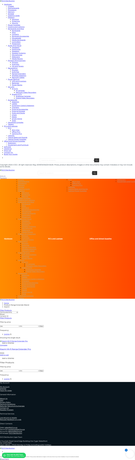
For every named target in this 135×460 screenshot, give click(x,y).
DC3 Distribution (15, 433)
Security (11, 87)
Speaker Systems (19, 53)
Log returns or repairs (8, 418)
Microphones (17, 55)
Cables (14, 104)
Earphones (16, 49)
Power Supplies (14, 25)
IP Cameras (20, 91)
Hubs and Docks (18, 113)
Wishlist (3, 389)
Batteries (15, 83)
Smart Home (17, 119)
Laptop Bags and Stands (17, 137)
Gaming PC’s (17, 134)
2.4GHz (6, 334)
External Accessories (20, 109)
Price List (7, 151)
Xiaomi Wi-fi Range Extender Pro (15, 349)
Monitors (15, 19)
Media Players (17, 59)
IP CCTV (15, 89)
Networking (12, 68)
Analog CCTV (17, 94)
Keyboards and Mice (16, 29)
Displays (11, 17)
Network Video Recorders (26, 92)
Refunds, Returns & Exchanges (12, 406)
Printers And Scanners (16, 61)
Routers (15, 70)
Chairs (14, 115)
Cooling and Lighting (16, 27)
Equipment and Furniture (18, 145)
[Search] (96, 160)
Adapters (15, 102)
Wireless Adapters (19, 76)
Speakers (15, 51)
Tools (14, 121)
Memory (11, 12)
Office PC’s (16, 132)
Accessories (12, 100)
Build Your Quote (10, 154)
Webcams (16, 57)
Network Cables (18, 77)
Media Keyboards (18, 40)
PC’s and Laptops (10, 126)
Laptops (11, 136)
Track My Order (6, 391)
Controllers (16, 42)
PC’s (9, 128)
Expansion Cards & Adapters (23, 106)
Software (7, 147)
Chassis (11, 6)
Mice (14, 32)
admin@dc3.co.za (15, 431)
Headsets (15, 47)
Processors (12, 10)
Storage (11, 14)
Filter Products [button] (6, 318)
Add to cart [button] (4, 355)
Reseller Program (7, 410)
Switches (15, 72)
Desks (14, 117)
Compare (3, 345)
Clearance (8, 149)
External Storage (18, 111)
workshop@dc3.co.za (16, 429)
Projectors (16, 21)
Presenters (16, 44)
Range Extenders (19, 74)
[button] (7, 343)
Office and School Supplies (14, 141)
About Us (3, 399)
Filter (41, 326)
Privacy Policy (5, 402)
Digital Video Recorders (25, 98)
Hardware (8, 4)
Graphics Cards (14, 16)
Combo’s (15, 34)
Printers (15, 62)
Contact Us (8, 152)
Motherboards (13, 8)
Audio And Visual (14, 46)
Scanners (15, 64)
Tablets (11, 124)
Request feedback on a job (10, 420)
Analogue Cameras (23, 96)
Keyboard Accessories (20, 36)
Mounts (15, 23)
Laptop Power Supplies (17, 139)
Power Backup (13, 79)
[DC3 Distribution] (7, 1)
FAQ (1, 400)
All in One (15, 130)
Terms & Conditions (7, 404)
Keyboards (16, 31)
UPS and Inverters (19, 81)
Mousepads (16, 38)
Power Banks (17, 85)
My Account (4, 387)
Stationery (12, 143)
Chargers (15, 107)
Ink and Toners (18, 66)
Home (6, 303)
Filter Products (6, 310)
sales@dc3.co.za (11, 428)
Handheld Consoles (15, 122)
